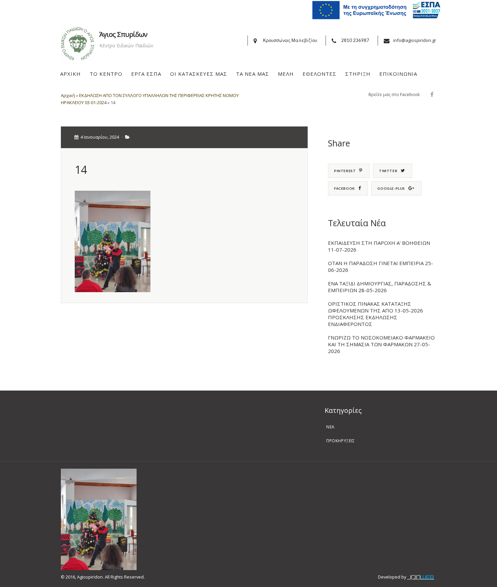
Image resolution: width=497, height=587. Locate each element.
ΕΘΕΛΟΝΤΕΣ (319, 73)
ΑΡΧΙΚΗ (70, 73)
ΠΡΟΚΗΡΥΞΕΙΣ (340, 441)
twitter (388, 171)
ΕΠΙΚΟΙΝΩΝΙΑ (398, 73)
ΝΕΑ (330, 427)
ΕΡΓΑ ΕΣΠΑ (146, 73)
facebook (344, 188)
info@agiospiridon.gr (414, 40)
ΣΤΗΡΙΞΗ (358, 73)
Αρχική (68, 95)
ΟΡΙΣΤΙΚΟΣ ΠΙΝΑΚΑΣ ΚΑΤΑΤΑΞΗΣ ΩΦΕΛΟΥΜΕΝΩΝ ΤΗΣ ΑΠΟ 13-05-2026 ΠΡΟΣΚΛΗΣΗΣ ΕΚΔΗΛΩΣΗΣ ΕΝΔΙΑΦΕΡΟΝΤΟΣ (375, 313)
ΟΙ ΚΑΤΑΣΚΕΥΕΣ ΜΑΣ (198, 73)
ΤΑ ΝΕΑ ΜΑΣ (252, 73)
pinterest (345, 171)
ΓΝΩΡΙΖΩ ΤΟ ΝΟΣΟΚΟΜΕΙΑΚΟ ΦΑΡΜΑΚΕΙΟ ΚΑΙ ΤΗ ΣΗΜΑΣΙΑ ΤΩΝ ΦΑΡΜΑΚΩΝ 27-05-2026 (381, 344)
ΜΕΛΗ (286, 73)
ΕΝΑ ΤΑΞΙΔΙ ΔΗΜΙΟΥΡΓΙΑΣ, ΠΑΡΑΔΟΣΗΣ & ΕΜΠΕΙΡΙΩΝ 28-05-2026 (379, 287)
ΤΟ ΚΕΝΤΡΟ (106, 73)
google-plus (391, 188)
